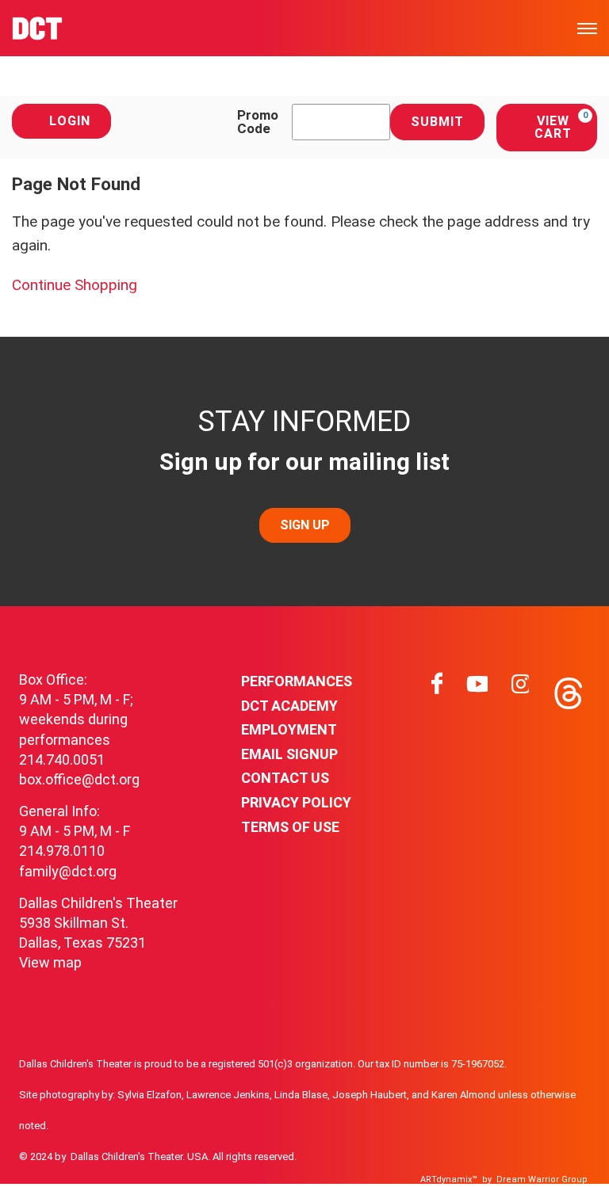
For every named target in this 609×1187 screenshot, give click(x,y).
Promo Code (257, 122)
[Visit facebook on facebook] (436, 689)
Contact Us (285, 777)
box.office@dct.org (79, 779)
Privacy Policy (296, 802)
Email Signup (289, 754)
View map (50, 962)
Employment (289, 729)
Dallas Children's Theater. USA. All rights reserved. (184, 1156)
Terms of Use (290, 827)
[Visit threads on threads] (567, 689)
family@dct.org (68, 871)
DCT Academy (289, 705)
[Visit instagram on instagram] (520, 689)
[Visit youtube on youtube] (477, 689)
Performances (296, 681)
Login (69, 120)
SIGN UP (305, 524)
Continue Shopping (74, 285)
